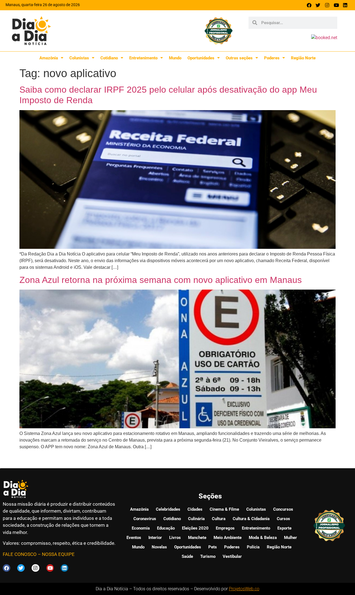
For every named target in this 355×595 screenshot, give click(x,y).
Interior (155, 537)
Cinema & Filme (224, 509)
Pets (212, 547)
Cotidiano (109, 57)
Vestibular (232, 556)
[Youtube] (336, 5)
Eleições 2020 (195, 528)
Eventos (133, 537)
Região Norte (303, 57)
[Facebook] (309, 5)
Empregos (225, 528)
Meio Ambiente (228, 537)
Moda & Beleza (263, 537)
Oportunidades (200, 57)
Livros (175, 537)
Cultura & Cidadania (251, 518)
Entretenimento (143, 57)
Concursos (283, 509)
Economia (141, 528)
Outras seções (239, 57)
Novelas (159, 547)
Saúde (187, 556)
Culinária (196, 518)
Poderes (272, 57)
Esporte (284, 528)
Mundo (175, 57)
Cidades (194, 509)
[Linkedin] (345, 5)
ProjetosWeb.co (244, 588)
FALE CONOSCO (20, 554)
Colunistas (79, 57)
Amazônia (48, 57)
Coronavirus (144, 518)
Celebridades (168, 509)
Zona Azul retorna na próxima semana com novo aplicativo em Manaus (160, 280)
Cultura (218, 518)
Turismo (207, 556)
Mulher (290, 537)
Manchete (197, 537)
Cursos (283, 518)
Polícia (253, 547)
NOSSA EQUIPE (58, 554)
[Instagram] (327, 5)
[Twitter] (318, 5)
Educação (166, 528)
